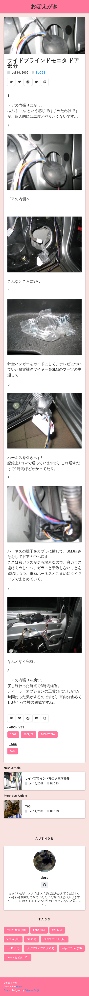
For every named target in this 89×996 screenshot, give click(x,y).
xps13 (12, 948)
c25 (57, 930)
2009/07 (28, 734)
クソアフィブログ (40, 948)
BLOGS (40, 72)
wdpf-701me (72, 948)
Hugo (19, 986)
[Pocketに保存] (36, 82)
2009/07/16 (48, 734)
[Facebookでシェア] (28, 82)
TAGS (13, 744)
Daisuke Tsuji (31, 990)
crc (31, 939)
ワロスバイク (55, 939)
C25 (12, 750)
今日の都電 (16, 930)
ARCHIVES (16, 727)
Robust (7, 990)
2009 (13, 734)
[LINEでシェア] (44, 82)
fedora (13, 939)
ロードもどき (17, 957)
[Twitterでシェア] (19, 82)
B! (11, 82)
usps (39, 930)
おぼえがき (44, 6)
